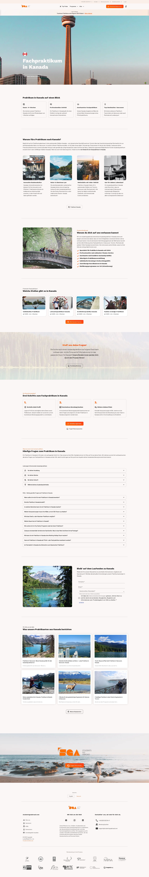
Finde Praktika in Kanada (33, 76)
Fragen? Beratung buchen (75, 429)
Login (125, 1)
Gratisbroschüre (116, 1)
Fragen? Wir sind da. (76, 765)
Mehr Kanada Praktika (75, 322)
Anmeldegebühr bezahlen (32, 832)
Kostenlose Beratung (75, 366)
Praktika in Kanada (76, 207)
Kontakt (96, 1)
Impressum (28, 823)
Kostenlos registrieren (75, 423)
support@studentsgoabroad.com (108, 828)
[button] (74, 470)
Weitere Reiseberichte (75, 711)
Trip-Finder (65, 6)
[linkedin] (83, 820)
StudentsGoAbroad (28, 840)
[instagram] (74, 820)
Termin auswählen (15, 862)
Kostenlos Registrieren (116, 6)
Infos (81, 6)
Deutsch (79, 796)
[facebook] (66, 820)
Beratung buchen (105, 1)
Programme (73, 6)
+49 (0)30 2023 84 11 (86, 1)
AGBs (27, 826)
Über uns (28, 820)
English (71, 796)
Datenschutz (29, 829)
